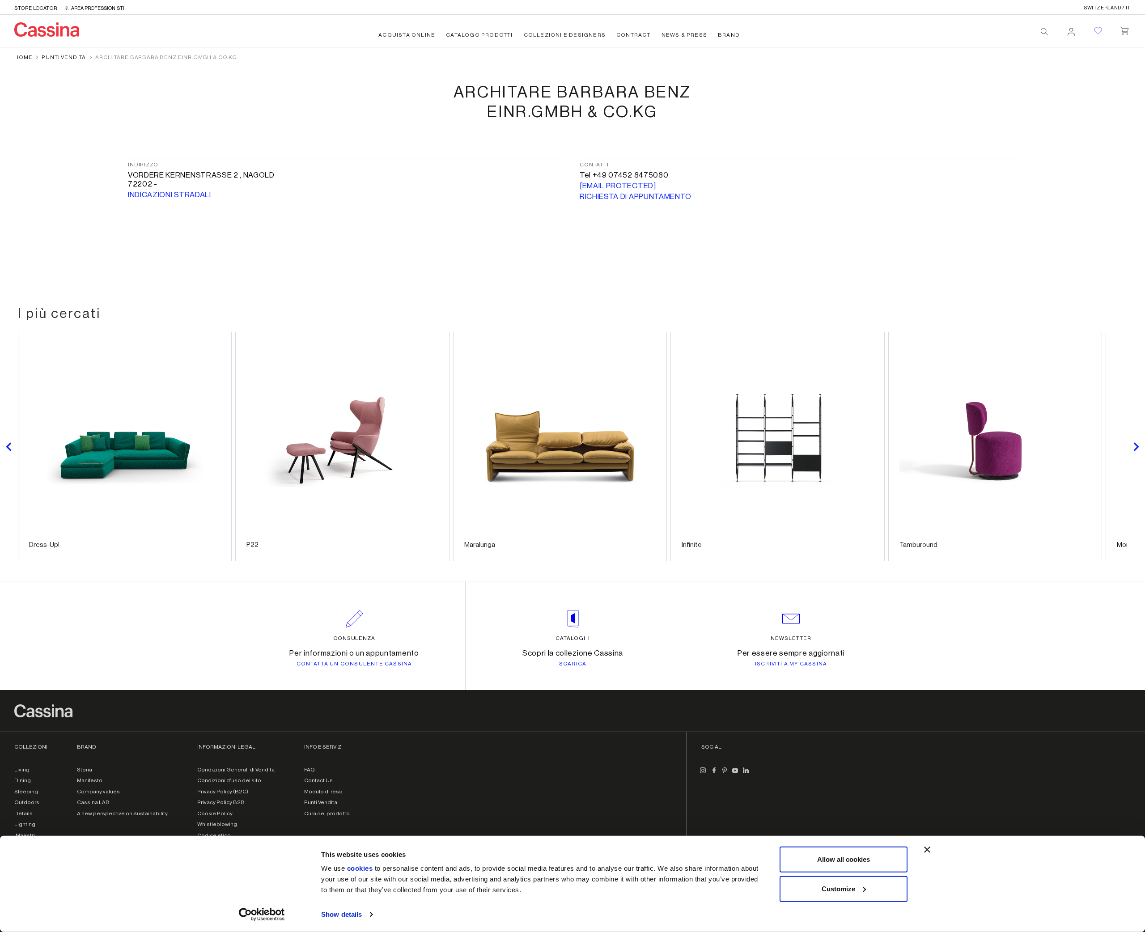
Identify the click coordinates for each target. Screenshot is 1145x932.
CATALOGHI (573, 638)
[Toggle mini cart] (1124, 29)
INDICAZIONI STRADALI (169, 195)
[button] (9, 446)
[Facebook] (713, 774)
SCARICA (572, 663)
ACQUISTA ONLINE (406, 35)
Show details (341, 914)
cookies (360, 868)
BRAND (729, 35)
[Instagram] (703, 774)
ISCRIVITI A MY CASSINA (791, 663)
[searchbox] (1044, 31)
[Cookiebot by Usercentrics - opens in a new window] (262, 914)
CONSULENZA (354, 638)
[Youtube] (735, 774)
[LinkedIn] (746, 774)
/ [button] (1107, 7)
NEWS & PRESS (684, 35)
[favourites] (1098, 30)
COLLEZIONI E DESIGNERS (565, 35)
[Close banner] (927, 850)
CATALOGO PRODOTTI (479, 35)
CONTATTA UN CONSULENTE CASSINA (354, 663)
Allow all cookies (843, 859)
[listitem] (125, 446)
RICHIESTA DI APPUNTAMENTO (635, 196)
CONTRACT (633, 35)
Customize (838, 888)
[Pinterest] (724, 774)
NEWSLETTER (791, 638)
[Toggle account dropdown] (1071, 29)
